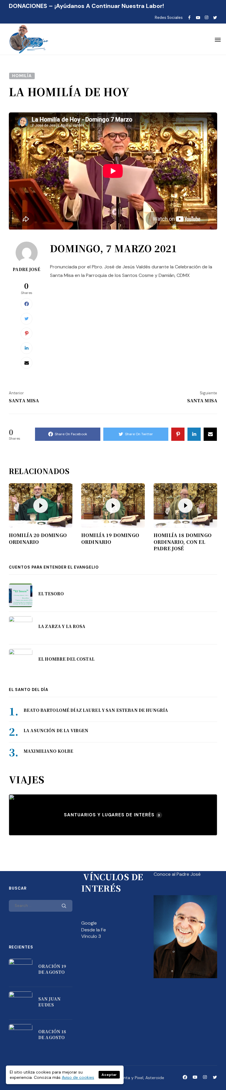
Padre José (26, 269)
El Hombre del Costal (66, 659)
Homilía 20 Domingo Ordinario (38, 538)
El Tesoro (51, 593)
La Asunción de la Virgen (56, 730)
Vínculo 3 (91, 936)
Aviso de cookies (78, 1077)
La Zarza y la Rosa (62, 626)
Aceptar (109, 1074)
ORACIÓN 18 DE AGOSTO (52, 1034)
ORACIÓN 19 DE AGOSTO (52, 969)
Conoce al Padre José (177, 874)
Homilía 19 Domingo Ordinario (110, 538)
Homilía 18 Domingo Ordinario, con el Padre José (183, 542)
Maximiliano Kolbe (48, 751)
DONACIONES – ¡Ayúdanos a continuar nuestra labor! (86, 6)
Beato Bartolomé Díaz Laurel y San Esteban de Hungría (96, 710)
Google (89, 923)
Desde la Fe (93, 930)
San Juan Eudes (49, 1002)
